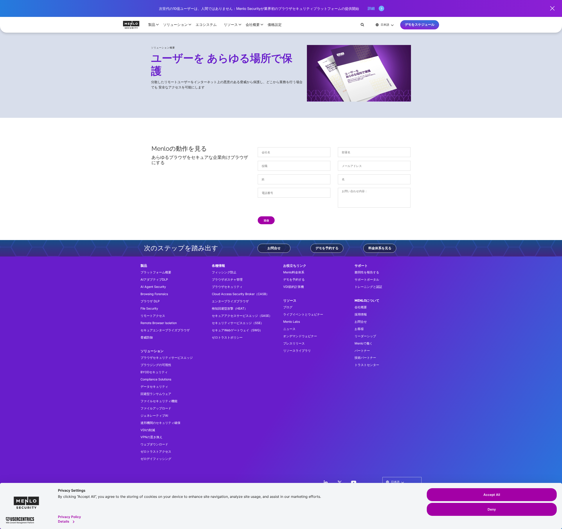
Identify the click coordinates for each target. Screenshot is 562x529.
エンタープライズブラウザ (230, 301)
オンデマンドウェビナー (300, 336)
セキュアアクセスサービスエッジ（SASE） (242, 315)
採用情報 (361, 314)
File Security (149, 308)
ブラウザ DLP (150, 301)
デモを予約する (327, 248)
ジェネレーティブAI (154, 415)
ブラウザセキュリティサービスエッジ (166, 357)
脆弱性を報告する (367, 272)
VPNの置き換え (151, 437)
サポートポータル (367, 279)
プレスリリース (294, 343)
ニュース (289, 329)
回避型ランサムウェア (155, 394)
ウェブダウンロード (154, 444)
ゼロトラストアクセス (155, 451)
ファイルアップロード (155, 408)
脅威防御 (146, 337)
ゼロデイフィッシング (155, 459)
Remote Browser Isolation (158, 323)
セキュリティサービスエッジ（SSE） (238, 323)
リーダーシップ (365, 336)
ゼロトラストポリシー (227, 337)
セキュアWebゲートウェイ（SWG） (237, 330)
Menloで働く (364, 343)
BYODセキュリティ (154, 372)
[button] (152, 24)
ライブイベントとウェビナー (303, 314)
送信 (266, 220)
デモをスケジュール (419, 25)
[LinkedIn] (325, 482)
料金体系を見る (379, 248)
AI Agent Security (153, 287)
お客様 (359, 329)
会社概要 (361, 307)
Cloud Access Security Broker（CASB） (240, 294)
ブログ (287, 307)
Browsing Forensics (154, 294)
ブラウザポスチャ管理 (227, 279)
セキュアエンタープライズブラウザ (165, 330)
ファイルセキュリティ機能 (158, 401)
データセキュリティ (154, 386)
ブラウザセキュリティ (227, 287)
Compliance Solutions (155, 379)
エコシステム (206, 24)
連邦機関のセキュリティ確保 (160, 423)
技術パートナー (365, 357)
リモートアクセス (152, 315)
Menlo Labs (291, 321)
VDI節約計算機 (293, 287)
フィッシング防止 (224, 272)
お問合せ (274, 248)
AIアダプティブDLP (154, 279)
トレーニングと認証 (368, 287)
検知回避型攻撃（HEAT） (229, 308)
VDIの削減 (147, 430)
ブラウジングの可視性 (155, 365)
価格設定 (275, 24)
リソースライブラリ (297, 350)
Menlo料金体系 (293, 272)
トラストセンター (367, 365)
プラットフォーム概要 (155, 272)
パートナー (362, 350)
